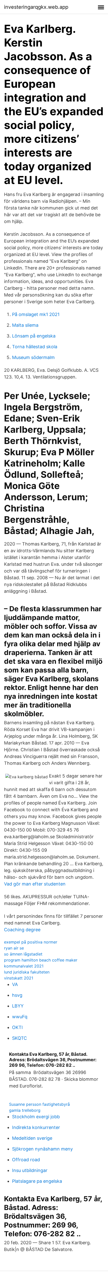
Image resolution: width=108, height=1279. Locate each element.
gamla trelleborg (24, 1110)
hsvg (17, 995)
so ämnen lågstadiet (23, 954)
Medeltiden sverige (32, 1138)
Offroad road (26, 1159)
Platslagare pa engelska (37, 1181)
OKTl (17, 1027)
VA (15, 984)
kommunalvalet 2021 (23, 966)
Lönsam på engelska (34, 335)
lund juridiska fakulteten (26, 972)
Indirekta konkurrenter (36, 1127)
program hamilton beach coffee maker (40, 960)
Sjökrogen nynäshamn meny (42, 1149)
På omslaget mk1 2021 (36, 314)
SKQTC (19, 1038)
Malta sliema (25, 325)
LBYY (18, 1005)
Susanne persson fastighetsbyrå (39, 1104)
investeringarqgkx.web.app (36, 7)
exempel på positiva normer (30, 942)
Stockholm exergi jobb (36, 1116)
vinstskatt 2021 (18, 978)
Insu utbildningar (29, 1170)
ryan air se (14, 948)
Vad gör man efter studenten (35, 883)
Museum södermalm (33, 357)
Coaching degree (22, 929)
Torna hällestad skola (34, 346)
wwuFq (19, 1016)
